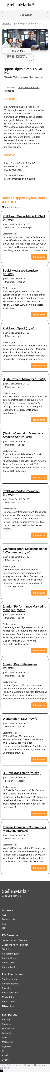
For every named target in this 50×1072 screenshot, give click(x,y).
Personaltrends (10, 983)
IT (3, 1050)
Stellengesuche (10, 979)
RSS (4, 923)
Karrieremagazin (10, 953)
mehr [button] (7, 1067)
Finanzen (6, 1033)
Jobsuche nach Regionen (15, 944)
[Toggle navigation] (44, 5)
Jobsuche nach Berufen (14, 940)
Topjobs (6, 23)
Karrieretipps (9, 958)
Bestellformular (10, 992)
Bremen (9, 780)
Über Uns (8, 1006)
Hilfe (4, 928)
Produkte (7, 988)
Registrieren (8, 962)
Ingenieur (7, 1046)
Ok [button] (1, 1070)
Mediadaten (8, 997)
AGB (4, 914)
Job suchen (26, 14)
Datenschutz (8, 919)
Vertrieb (6, 1019)
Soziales (6, 1024)
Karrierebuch (8, 967)
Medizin (6, 1037)
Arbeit (5, 1055)
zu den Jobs (18, 50)
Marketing (7, 1041)
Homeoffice (8, 1028)
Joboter (6, 1059)
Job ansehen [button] (39, 257)
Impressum (7, 910)
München (9, 227)
